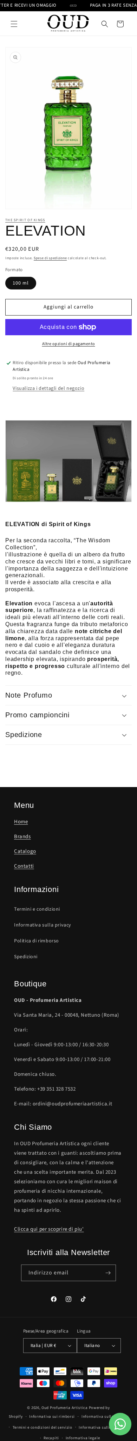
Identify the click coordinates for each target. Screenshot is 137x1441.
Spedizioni (26, 956)
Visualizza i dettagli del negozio (48, 388)
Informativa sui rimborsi (52, 1416)
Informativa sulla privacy (42, 925)
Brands (22, 836)
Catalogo (25, 851)
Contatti (24, 866)
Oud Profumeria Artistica (64, 1407)
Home (21, 821)
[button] (14, 24)
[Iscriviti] (108, 1273)
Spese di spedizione (50, 258)
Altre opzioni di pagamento (68, 344)
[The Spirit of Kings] (68, 506)
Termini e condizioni (37, 909)
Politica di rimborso (36, 940)
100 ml (21, 283)
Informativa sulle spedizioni (105, 1427)
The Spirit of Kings (25, 220)
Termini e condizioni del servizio (42, 1427)
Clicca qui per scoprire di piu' (49, 1229)
